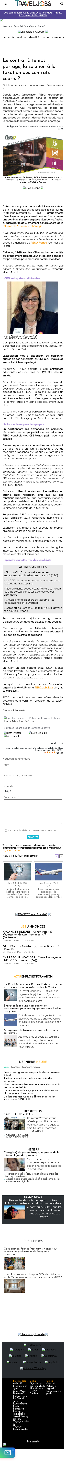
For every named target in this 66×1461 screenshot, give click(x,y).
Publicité (51, 1386)
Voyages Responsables (20, 1427)
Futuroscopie (20, 1396)
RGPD (33, 1391)
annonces (33, 926)
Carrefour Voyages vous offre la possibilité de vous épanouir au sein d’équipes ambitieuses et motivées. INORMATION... (43, 1125)
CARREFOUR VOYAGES (20, 1114)
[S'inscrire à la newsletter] (7, 1452)
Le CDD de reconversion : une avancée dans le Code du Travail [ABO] (32, 582)
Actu (33, 976)
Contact (50, 1383)
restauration (49, 750)
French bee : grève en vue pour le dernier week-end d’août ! (32, 1073)
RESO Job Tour (44, 687)
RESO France (39, 242)
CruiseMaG (19, 1391)
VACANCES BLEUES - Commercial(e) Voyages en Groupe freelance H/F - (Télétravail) (27, 934)
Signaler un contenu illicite (37, 1384)
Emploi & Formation (24, 26)
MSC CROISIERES (17, 1137)
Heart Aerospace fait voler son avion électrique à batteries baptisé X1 (32, 1086)
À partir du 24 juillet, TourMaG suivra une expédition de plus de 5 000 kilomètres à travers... (44, 1211)
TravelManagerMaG (20, 1417)
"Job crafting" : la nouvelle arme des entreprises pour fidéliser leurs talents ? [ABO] (31, 574)
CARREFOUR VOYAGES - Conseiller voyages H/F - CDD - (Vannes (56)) (32, 959)
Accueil (6, 26)
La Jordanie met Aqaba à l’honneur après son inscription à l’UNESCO (29, 1098)
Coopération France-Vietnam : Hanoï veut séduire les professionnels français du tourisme (31, 1251)
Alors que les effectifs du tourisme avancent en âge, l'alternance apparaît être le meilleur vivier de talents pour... (38, 1041)
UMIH (60, 750)
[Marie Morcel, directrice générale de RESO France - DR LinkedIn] (33, 283)
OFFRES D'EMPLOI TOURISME (18, 940)
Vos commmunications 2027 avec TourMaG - (33, 14)
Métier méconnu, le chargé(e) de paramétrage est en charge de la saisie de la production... (44, 1164)
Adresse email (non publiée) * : (19, 775)
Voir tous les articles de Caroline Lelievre (27, 727)
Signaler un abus (11, 850)
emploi (15, 748)
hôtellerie (52, 748)
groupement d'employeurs (33, 748)
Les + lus (15, 1067)
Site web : (9, 786)
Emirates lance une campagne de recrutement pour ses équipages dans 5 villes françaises (49, 892)
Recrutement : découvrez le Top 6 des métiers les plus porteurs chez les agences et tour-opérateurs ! (32, 591)
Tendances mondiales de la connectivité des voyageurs (28, 1079)
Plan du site (36, 1388)
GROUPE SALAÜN (17, 1135)
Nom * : (7, 764)
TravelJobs (19, 1414)
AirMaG (17, 1383)
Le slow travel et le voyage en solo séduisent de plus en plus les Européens (31, 1092)
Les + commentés (31, 1067)
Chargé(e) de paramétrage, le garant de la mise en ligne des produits (32, 1154)
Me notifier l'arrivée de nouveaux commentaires (32, 830)
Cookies (34, 1393)
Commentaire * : (12, 797)
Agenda (50, 1388)
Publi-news (33, 1241)
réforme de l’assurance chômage (22, 226)
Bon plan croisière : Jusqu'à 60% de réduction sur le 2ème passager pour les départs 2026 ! (33, 1276)
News (5, 1067)
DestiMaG (19, 1393)
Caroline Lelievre (27, 127)
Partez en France (18, 1410)
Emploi (41, 26)
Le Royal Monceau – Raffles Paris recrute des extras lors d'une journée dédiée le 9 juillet (17, 892)
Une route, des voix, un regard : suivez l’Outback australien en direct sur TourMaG (33, 1202)
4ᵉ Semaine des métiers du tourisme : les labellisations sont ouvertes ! (29, 601)
